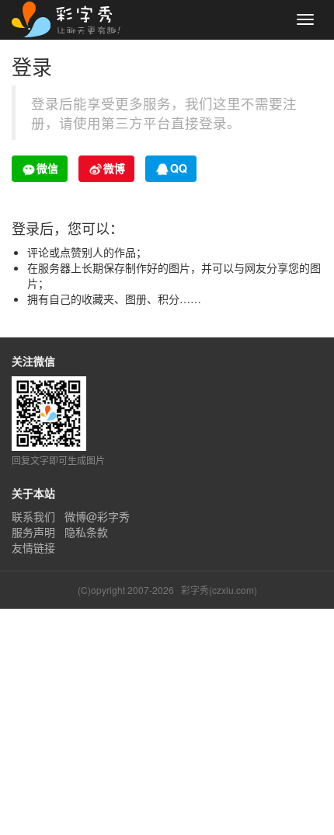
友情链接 (33, 547)
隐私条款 (86, 532)
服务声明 (33, 532)
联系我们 (33, 516)
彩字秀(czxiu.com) (219, 589)
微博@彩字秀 (97, 516)
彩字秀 (71, 19)
